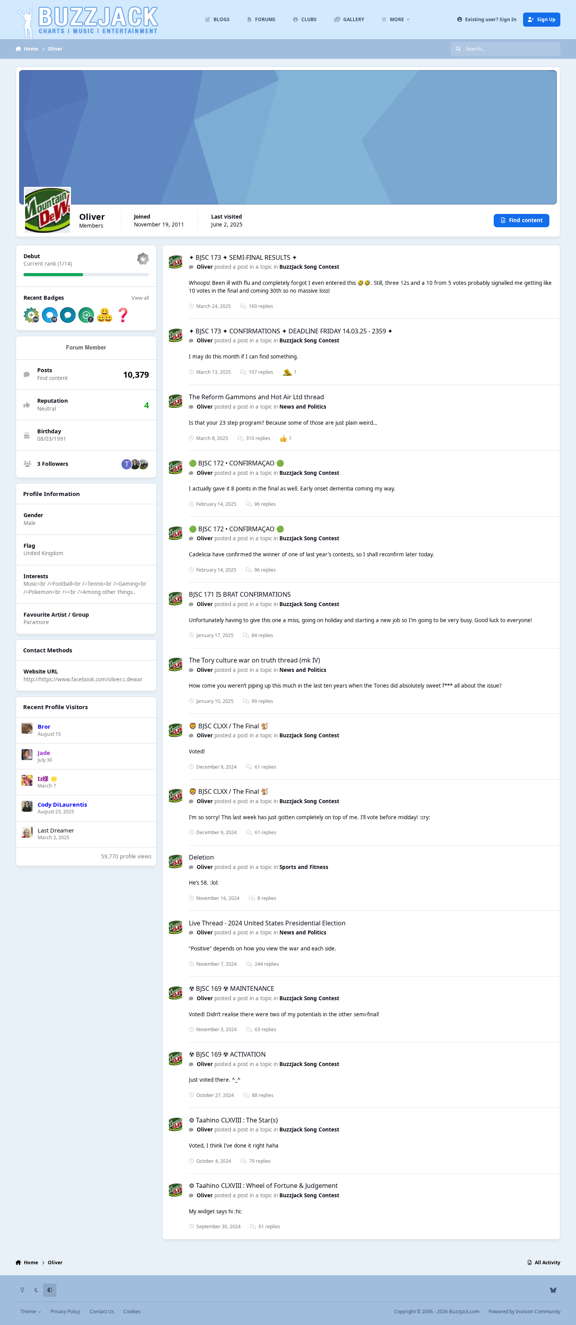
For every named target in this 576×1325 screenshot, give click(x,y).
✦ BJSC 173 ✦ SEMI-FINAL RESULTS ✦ (243, 257)
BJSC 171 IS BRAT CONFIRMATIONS (240, 594)
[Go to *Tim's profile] (126, 464)
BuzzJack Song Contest (309, 266)
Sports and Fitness (303, 867)
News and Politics (302, 406)
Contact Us (102, 1311)
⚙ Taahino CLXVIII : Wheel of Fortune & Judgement (263, 1185)
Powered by (524, 1311)
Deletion (201, 857)
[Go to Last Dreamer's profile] (27, 832)
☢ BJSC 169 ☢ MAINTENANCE (231, 988)
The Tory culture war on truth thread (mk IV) (254, 660)
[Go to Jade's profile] (27, 754)
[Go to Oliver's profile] (175, 262)
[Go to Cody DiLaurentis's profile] (135, 464)
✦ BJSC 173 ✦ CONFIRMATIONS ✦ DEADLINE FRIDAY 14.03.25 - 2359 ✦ (291, 331)
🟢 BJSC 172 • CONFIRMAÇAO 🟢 (236, 463)
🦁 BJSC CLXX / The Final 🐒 (228, 726)
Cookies (132, 1311)
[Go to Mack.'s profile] (143, 464)
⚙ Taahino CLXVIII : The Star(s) (233, 1120)
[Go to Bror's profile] (27, 728)
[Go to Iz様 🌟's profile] (27, 780)
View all (140, 297)
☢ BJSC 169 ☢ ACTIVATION (227, 1054)
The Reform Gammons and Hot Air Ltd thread (256, 397)
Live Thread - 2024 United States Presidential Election (267, 923)
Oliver (205, 266)
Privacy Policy (65, 1311)
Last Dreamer (56, 830)
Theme (28, 1311)
